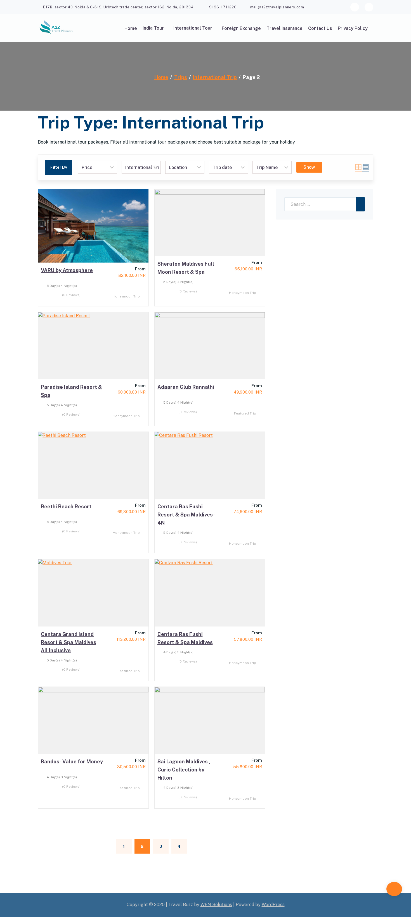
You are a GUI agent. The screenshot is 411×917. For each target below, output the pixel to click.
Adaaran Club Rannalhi (185, 387)
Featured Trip (245, 413)
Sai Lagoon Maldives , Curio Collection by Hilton (183, 770)
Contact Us (320, 28)
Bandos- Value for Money (72, 761)
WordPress (273, 904)
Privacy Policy (353, 28)
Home (130, 28)
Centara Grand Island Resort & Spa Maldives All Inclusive (68, 642)
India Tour (153, 28)
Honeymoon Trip (127, 296)
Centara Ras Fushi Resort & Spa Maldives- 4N (186, 515)
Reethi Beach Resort (66, 506)
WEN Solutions (216, 904)
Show (309, 167)
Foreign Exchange (241, 28)
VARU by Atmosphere (67, 270)
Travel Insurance (284, 28)
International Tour (192, 28)
